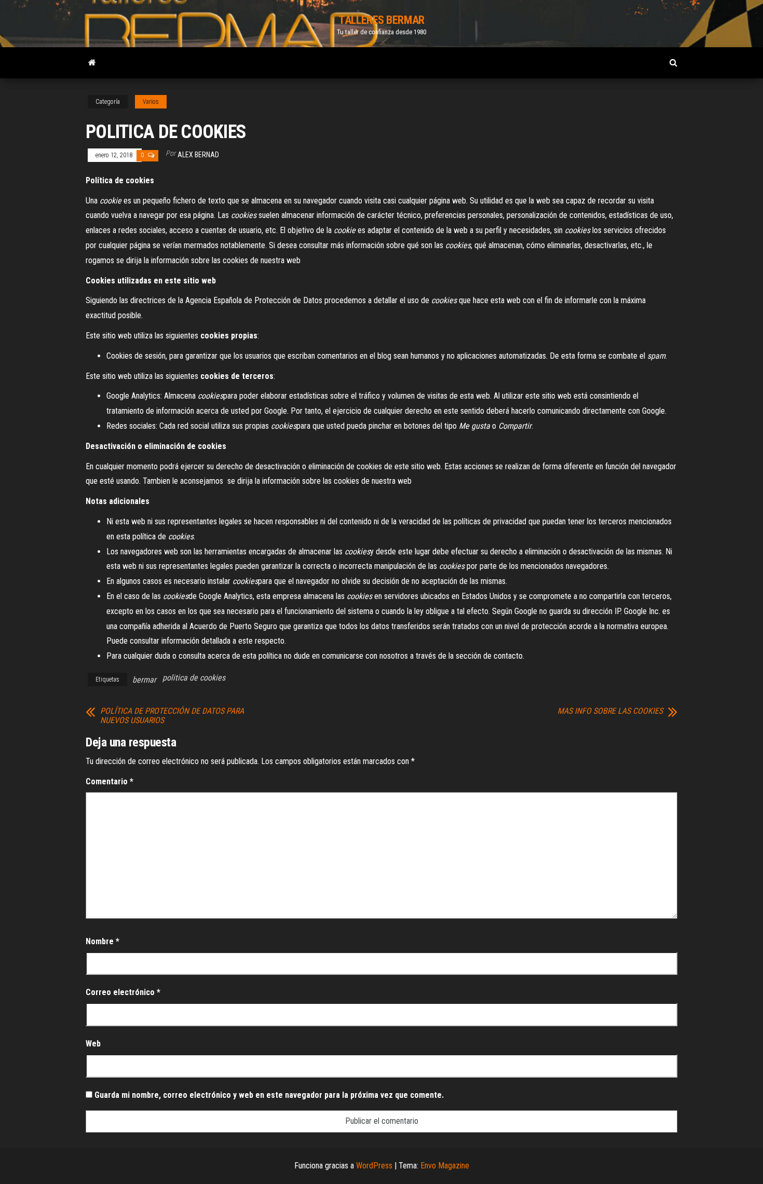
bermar (144, 680)
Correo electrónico (123, 992)
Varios (151, 101)
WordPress (374, 1166)
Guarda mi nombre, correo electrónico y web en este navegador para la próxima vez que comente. (269, 1095)
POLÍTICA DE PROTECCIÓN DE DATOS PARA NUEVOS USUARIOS (172, 715)
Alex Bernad (198, 155)
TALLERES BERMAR (381, 19)
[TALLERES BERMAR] (92, 62)
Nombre (102, 941)
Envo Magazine (444, 1166)
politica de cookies (193, 678)
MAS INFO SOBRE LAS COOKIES (610, 711)
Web (93, 1044)
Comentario (109, 781)
